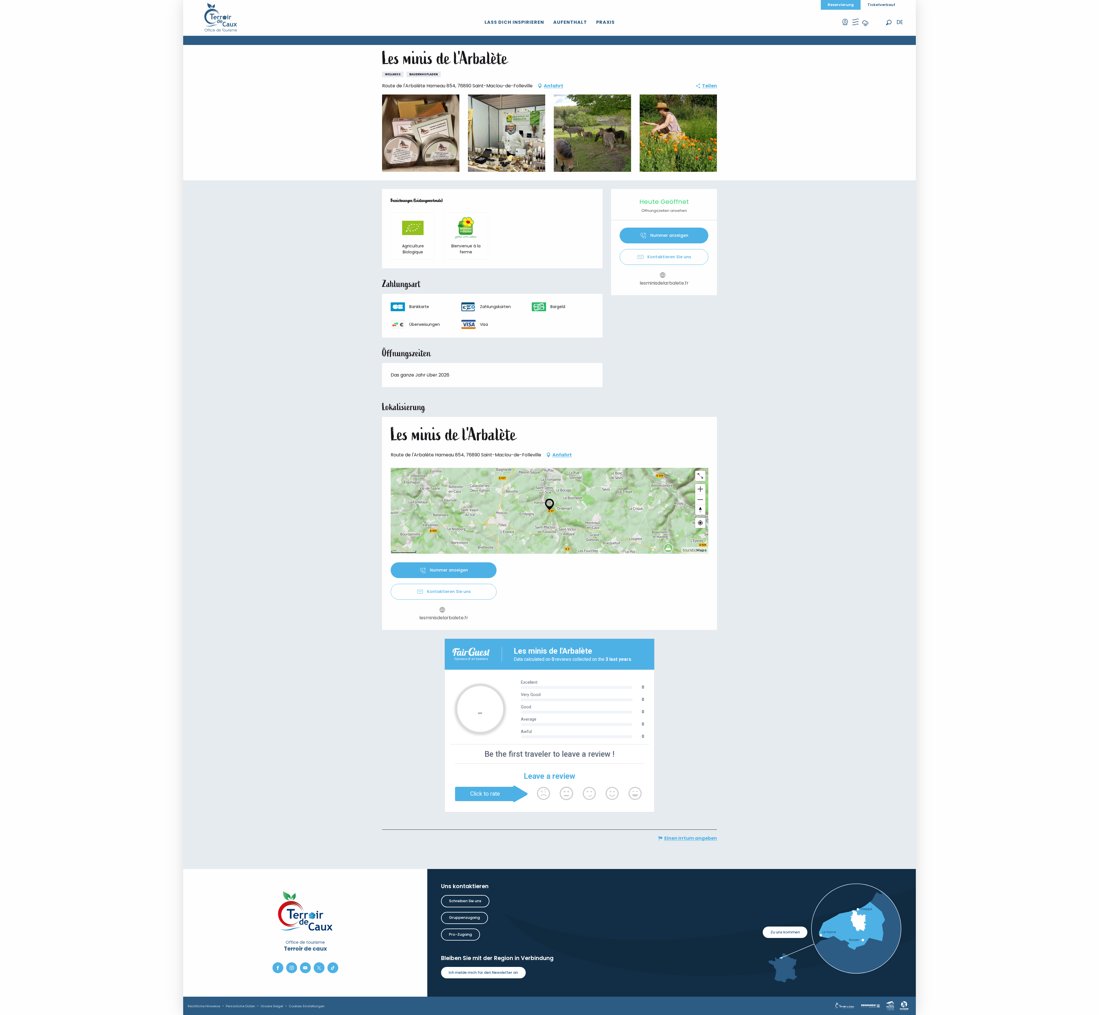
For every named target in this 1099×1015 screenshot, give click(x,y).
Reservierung (841, 4)
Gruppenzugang (464, 917)
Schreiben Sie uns (465, 900)
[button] (889, 22)
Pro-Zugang (460, 934)
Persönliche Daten (240, 1006)
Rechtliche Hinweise (204, 1006)
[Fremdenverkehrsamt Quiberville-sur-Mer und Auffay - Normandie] (220, 17)
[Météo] (865, 27)
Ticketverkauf (881, 4)
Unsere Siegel (272, 1006)
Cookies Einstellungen (307, 1006)
